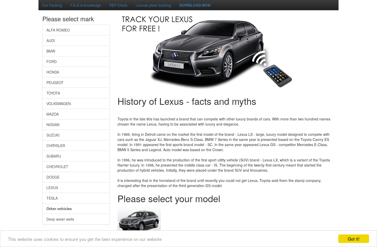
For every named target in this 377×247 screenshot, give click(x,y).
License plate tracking (153, 5)
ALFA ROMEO (58, 30)
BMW (50, 51)
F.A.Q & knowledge (85, 5)
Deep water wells (60, 219)
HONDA (52, 72)
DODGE (52, 177)
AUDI (50, 40)
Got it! (354, 238)
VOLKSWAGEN (58, 103)
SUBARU (53, 156)
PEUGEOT (55, 82)
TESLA (52, 198)
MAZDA (52, 114)
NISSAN (52, 124)
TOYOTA (53, 93)
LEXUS (52, 187)
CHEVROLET (57, 166)
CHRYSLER (55, 145)
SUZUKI (52, 135)
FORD (51, 61)
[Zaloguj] (2, 2)
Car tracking (52, 5)
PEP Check (118, 5)
